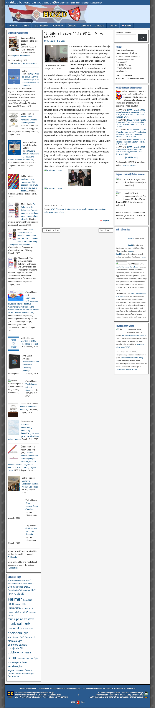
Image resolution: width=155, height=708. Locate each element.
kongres (33, 612)
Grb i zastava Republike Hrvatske (31, 531)
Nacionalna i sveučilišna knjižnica (134, 335)
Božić (28, 580)
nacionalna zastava (86, 209)
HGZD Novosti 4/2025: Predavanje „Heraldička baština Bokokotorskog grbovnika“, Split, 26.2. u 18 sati (131, 150)
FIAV (10, 593)
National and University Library (132, 358)
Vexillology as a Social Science (31, 387)
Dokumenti (86, 25)
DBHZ (31, 583)
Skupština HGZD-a (25, 658)
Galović (19, 593)
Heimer (15, 599)
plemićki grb (15, 641)
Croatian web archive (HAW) (126, 369)
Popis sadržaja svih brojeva (24, 63)
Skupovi (62, 41)
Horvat (17, 604)
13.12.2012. (50, 41)
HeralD (130, 245)
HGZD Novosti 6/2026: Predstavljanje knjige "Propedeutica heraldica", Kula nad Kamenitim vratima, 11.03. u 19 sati (131, 133)
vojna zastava (15, 670)
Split (36, 658)
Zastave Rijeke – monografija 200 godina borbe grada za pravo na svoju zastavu (29, 185)
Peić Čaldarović (27, 637)
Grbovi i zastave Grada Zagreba (31, 506)
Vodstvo (56, 25)
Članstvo (72, 25)
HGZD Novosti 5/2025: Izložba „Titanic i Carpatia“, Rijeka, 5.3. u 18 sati (131, 142)
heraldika (27, 600)
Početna (13, 25)
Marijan (75, 209)
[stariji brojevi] (131, 157)
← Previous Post (51, 230)
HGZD (11, 604)
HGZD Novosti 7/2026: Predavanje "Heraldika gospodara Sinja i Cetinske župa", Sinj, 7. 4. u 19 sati (131, 123)
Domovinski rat (15, 587)
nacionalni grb (100, 209)
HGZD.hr (131, 238)
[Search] (142, 37)
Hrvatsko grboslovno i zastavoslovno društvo (32, 2)
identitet (10, 612)
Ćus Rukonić (14, 676)
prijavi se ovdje (129, 165)
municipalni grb (19, 623)
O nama (25, 25)
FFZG (33, 590)
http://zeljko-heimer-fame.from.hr (128, 267)
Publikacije (12, 557)
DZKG (53, 209)
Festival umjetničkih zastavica (19, 590)
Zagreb (28, 670)
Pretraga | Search (123, 33)
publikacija (15, 652)
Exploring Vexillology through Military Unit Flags (30, 484)
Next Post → (105, 230)
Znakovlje (99, 25)
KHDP (25, 612)
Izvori (111, 25)
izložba (18, 612)
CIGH (145, 697)
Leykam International (21, 56)
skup (56, 212)
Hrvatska (68, 209)
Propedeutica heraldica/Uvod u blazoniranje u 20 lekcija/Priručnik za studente (30, 80)
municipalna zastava (21, 619)
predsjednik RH (15, 648)
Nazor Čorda (13, 637)
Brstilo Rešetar (15, 583)
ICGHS (25, 609)
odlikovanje (48, 212)
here (143, 257)
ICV (31, 608)
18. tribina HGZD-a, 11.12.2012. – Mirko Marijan (73, 35)
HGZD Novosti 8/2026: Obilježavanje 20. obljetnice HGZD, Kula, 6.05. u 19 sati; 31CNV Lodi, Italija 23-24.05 (131, 113)
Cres (25, 584)
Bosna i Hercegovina (16, 580)
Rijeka (28, 652)
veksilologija (15, 666)
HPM (23, 604)
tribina (61, 212)
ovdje (131, 251)
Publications (13, 568)
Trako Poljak (13, 662)
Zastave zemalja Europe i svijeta (21, 673)
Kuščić (10, 615)
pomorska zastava (17, 644)
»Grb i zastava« (41, 25)
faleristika (60, 209)
